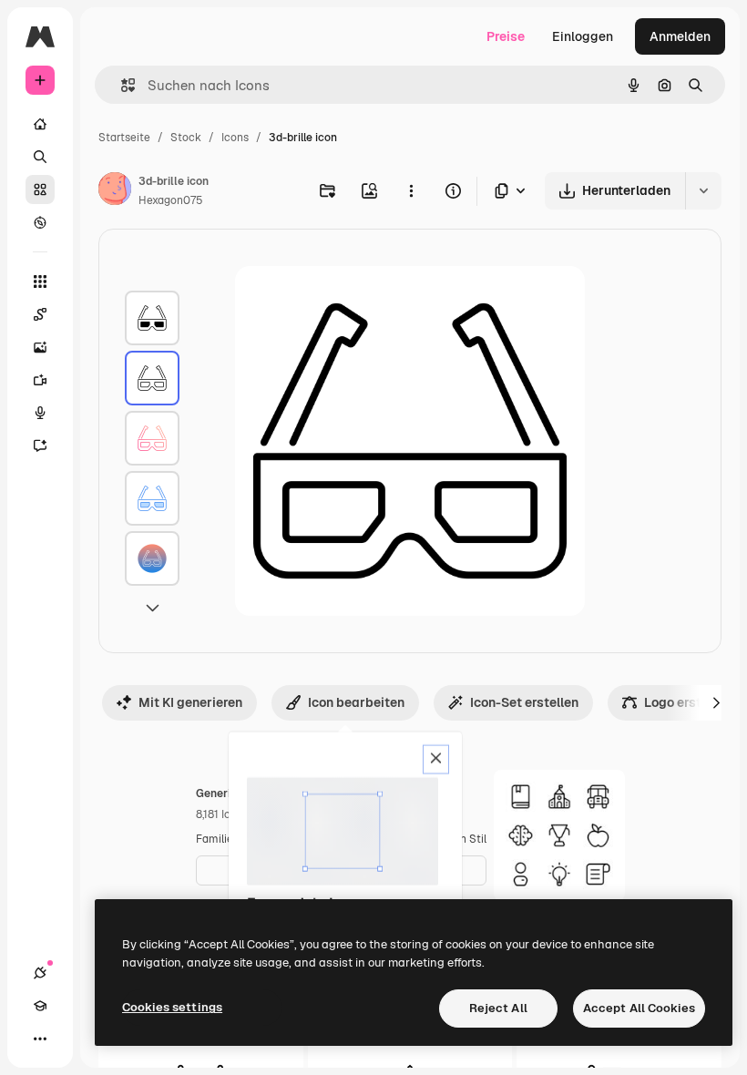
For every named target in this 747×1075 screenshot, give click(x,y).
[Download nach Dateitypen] (511, 191)
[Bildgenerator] (40, 347)
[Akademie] (40, 1005)
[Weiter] (716, 702)
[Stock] (40, 189)
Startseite (124, 137)
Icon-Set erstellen (524, 702)
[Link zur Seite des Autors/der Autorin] (114, 191)
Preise (505, 36)
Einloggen (582, 36)
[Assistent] (40, 445)
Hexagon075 (170, 200)
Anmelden (680, 36)
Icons (235, 137)
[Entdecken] (40, 222)
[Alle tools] (40, 281)
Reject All (498, 1008)
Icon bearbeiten (356, 702)
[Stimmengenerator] (40, 412)
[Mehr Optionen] (411, 190)
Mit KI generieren (190, 702)
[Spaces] (40, 314)
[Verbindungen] (40, 973)
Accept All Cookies (639, 1008)
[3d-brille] (152, 318)
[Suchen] (40, 156)
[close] (436, 760)
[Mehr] (40, 1038)
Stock (185, 137)
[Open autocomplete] (121, 85)
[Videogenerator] (40, 379)
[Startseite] (40, 123)
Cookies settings (172, 1007)
